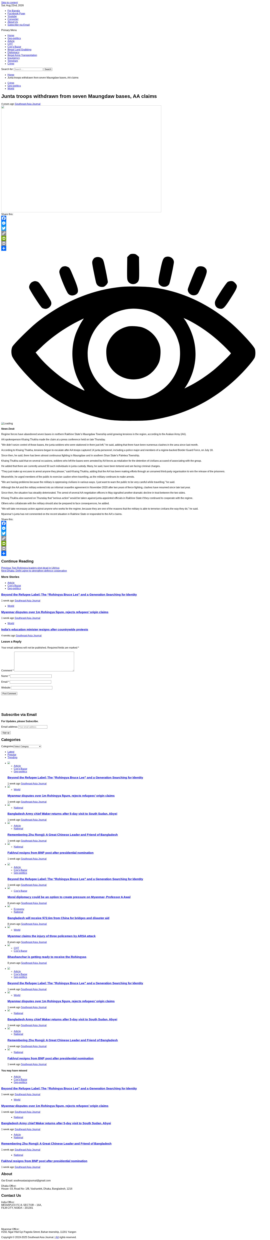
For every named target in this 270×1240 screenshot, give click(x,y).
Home (11, 35)
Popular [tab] (12, 754)
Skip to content (9, 2)
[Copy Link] (135, 233)
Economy (19, 909)
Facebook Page (16, 13)
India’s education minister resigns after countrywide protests (44, 629)
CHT (10, 44)
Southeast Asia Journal (27, 104)
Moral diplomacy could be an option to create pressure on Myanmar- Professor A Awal (69, 897)
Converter (13, 19)
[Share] (135, 248)
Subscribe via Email (19, 24)
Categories (7, 746)
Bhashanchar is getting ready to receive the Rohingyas (47, 957)
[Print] (135, 243)
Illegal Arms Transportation (22, 55)
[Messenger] (135, 223)
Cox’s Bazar (14, 46)
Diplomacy (13, 52)
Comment (7, 670)
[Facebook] (135, 218)
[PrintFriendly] (135, 238)
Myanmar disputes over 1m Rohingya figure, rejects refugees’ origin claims (54, 612)
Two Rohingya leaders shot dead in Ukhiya (30, 568)
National (18, 807)
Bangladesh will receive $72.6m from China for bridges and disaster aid (58, 918)
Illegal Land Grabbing (19, 49)
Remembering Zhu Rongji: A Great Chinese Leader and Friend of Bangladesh (63, 834)
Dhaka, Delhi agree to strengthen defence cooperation (34, 570)
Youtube (12, 16)
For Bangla (14, 10)
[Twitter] (135, 228)
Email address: (9, 726)
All (57, 1237)
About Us (13, 22)
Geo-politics (14, 38)
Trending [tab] (12, 757)
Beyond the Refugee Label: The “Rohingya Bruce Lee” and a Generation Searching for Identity (69, 594)
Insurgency (14, 58)
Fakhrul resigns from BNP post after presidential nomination (51, 852)
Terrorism (13, 61)
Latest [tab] (11, 751)
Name (5, 676)
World (11, 88)
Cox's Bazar (14, 585)
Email (5, 681)
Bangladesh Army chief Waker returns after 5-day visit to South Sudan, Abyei (62, 813)
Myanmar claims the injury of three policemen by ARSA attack (52, 936)
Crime (11, 63)
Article (11, 41)
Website (5, 687)
